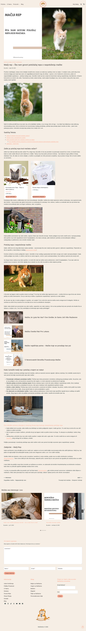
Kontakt (6, 598)
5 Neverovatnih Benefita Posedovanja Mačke (43, 360)
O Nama (9, 4)
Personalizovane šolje (37, 596)
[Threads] (14, 603)
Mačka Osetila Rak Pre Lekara (37, 331)
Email (33, 568)
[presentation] (22, 506)
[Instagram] (8, 603)
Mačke (5, 62)
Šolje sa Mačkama (36, 593)
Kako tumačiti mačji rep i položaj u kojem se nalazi (20, 139)
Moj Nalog (76, 4)
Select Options (10, 196)
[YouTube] (16, 603)
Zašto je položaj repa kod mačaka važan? (18, 135)
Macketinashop (42, 470)
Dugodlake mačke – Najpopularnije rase (15, 479)
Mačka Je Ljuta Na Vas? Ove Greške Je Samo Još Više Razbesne (51, 317)
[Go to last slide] (4, 511)
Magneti (33, 591)
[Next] (82, 511)
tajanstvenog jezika (31, 250)
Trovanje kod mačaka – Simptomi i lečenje (70, 479)
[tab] (40, 530)
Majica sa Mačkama (36, 583)
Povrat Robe (7, 593)
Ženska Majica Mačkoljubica (40, 187)
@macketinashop (9, 458)
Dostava (6, 591)
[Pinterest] (22, 603)
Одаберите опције (38, 196)
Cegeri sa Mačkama (36, 586)
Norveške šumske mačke (53, 522)
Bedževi (33, 588)
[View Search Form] (81, 4)
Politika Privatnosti (9, 586)
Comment (8, 548)
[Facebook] (5, 603)
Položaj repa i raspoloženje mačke (15, 137)
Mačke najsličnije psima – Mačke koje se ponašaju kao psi (48, 346)
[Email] (19, 603)
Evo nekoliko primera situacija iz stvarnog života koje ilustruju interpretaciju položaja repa (33, 141)
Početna (3, 4)
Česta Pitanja (7, 596)
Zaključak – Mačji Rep (12, 143)
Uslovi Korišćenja (8, 583)
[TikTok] (11, 603)
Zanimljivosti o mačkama (15, 62)
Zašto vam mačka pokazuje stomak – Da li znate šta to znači (21, 522)
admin (6, 68)
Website (60, 568)
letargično (9, 438)
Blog (22, 4)
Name (7, 568)
